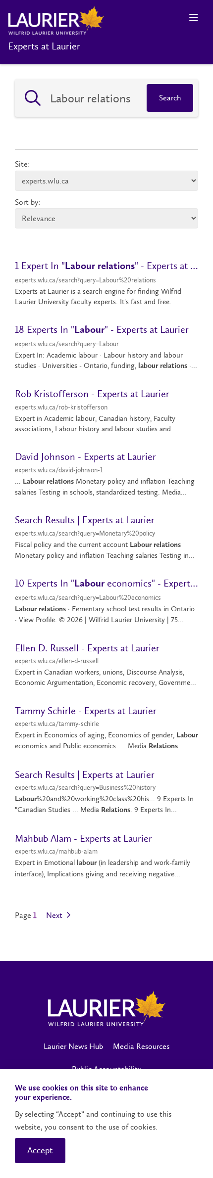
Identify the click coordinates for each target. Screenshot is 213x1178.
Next (55, 915)
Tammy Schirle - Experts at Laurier (86, 711)
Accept (40, 1150)
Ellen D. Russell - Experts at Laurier (87, 648)
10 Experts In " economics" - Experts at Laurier (106, 583)
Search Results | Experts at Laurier (85, 520)
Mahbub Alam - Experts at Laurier (83, 838)
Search (170, 97)
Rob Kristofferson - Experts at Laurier (92, 394)
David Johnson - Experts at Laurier (85, 456)
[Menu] (193, 17)
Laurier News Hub (73, 1046)
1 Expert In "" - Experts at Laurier (106, 266)
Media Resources (141, 1046)
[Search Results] (33, 98)
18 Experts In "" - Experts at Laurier (102, 329)
